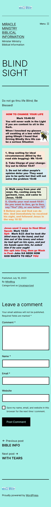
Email (6, 373)
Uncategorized (26, 285)
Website (7, 390)
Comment (9, 322)
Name (6, 356)
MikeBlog (10, 281)
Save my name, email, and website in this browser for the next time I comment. (28, 409)
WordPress (32, 495)
